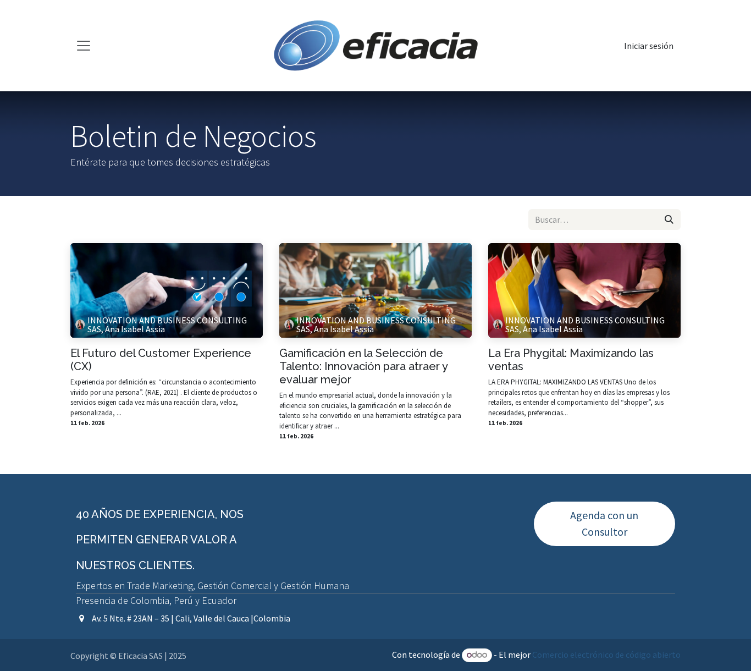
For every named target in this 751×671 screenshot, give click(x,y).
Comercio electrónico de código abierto (606, 654)
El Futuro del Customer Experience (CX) (160, 359)
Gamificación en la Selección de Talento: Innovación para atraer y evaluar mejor (363, 366)
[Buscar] (669, 219)
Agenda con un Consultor (604, 523)
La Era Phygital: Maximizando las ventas (571, 359)
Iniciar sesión (648, 45)
